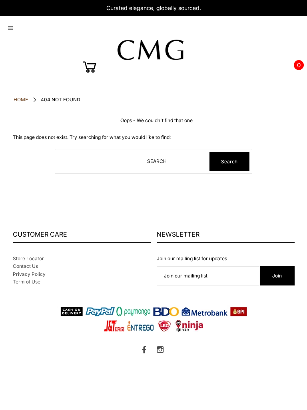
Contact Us (25, 266)
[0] (90, 69)
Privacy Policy (29, 274)
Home (21, 99)
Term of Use (26, 282)
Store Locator (28, 258)
